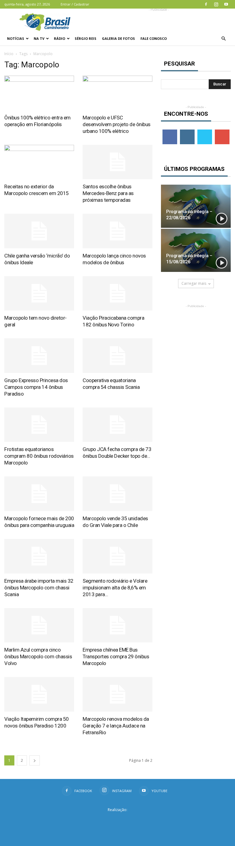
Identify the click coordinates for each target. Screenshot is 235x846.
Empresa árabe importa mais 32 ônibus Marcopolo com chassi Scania (38, 587)
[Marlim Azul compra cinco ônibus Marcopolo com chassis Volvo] (39, 625)
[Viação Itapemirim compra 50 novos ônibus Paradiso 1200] (39, 694)
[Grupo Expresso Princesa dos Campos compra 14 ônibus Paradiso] (39, 355)
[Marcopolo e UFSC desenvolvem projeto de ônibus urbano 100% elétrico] (117, 93)
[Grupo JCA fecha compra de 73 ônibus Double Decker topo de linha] (117, 425)
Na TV (39, 38)
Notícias (15, 38)
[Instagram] (216, 4)
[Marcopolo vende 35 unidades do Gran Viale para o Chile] (117, 493)
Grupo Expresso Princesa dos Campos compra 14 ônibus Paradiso (36, 387)
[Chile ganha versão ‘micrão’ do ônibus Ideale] (39, 231)
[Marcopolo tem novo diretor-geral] (39, 293)
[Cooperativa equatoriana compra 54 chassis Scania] (117, 355)
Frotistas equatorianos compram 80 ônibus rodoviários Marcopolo (39, 456)
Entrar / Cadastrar (75, 4)
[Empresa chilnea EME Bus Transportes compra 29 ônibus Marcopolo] (117, 625)
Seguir (187, 132)
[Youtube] (226, 4)
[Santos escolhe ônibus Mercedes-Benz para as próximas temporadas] (117, 162)
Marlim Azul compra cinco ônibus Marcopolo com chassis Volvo (38, 656)
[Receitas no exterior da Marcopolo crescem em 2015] (39, 162)
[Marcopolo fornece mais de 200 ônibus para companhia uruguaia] (39, 493)
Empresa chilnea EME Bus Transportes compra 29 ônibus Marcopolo (116, 656)
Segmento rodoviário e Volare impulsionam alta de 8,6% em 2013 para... (115, 587)
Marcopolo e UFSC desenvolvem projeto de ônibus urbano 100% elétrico (117, 124)
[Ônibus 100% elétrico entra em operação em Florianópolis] (39, 93)
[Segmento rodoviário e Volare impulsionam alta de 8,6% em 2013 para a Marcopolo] (117, 556)
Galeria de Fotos (118, 38)
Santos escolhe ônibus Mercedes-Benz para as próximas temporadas (108, 193)
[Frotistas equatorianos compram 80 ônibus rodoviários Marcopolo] (39, 425)
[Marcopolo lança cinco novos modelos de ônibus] (117, 231)
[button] (223, 38)
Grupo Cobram (117, 819)
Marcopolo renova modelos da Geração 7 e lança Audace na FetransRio (116, 725)
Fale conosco (153, 38)
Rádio (59, 38)
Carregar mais (193, 283)
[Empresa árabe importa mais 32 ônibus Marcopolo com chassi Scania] (39, 556)
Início (8, 53)
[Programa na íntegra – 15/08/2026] (196, 250)
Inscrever (222, 132)
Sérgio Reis (85, 38)
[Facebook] (206, 4)
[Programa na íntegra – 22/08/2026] (196, 206)
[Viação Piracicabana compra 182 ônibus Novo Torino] (117, 293)
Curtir (170, 132)
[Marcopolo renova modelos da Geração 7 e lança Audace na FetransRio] (117, 694)
